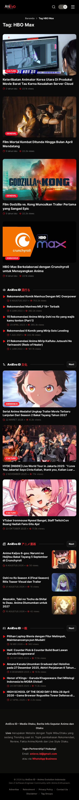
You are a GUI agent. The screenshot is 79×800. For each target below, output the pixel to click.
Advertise (14, 789)
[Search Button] (54, 7)
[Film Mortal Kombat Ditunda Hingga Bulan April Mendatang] (39, 117)
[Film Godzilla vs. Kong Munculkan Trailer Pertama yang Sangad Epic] (39, 179)
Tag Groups (47, 793)
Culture (11, 71)
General (11, 133)
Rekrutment (29, 789)
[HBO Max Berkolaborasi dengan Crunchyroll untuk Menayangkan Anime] (39, 242)
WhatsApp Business (44, 758)
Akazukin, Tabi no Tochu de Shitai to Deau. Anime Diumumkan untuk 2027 (25, 602)
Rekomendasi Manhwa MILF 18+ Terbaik (33, 306)
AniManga (12, 258)
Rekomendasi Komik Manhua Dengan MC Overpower (41, 296)
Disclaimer (31, 793)
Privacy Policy (46, 789)
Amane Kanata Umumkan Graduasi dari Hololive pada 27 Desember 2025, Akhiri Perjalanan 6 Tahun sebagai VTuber (40, 667)
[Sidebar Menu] (73, 7)
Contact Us (62, 789)
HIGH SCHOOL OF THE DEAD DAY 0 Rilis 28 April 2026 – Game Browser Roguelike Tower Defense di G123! (40, 695)
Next (71, 364)
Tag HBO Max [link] (46, 18)
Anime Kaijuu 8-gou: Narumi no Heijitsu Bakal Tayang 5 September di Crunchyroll (25, 556)
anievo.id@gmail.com (43, 753)
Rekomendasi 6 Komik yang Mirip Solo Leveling (38, 330)
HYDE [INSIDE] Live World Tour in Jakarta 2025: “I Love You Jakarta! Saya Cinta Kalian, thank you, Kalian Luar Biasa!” (39, 469)
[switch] (62, 7)
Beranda (30, 18)
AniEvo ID (18, 289)
